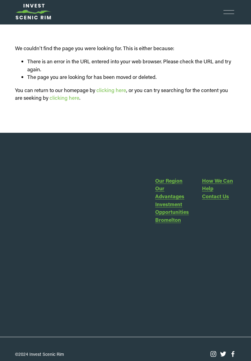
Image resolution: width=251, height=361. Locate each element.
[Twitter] (223, 354)
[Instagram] (213, 354)
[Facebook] (233, 354)
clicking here (111, 90)
